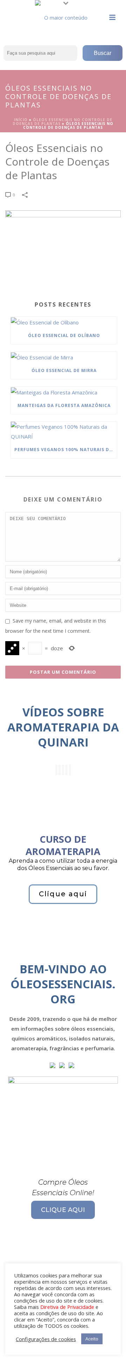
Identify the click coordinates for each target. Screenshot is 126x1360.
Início (21, 119)
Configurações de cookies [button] (46, 1339)
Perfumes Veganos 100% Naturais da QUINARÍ (65, 450)
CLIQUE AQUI (63, 1210)
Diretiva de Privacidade (67, 1306)
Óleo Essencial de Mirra (64, 370)
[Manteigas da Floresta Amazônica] (64, 392)
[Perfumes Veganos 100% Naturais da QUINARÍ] (64, 431)
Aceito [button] (91, 1339)
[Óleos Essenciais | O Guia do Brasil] (63, 15)
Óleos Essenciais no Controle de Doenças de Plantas (62, 121)
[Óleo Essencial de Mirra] (64, 357)
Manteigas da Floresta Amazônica (64, 405)
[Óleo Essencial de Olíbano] (64, 322)
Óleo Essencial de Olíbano (64, 335)
